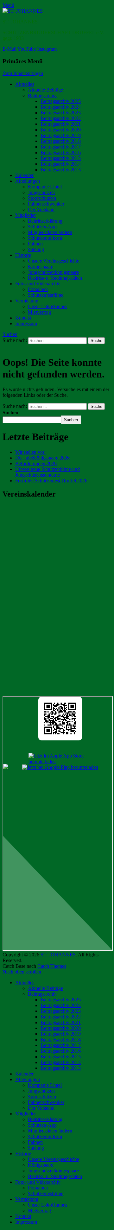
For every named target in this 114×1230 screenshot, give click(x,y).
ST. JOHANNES (20, 21)
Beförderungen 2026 (36, 463)
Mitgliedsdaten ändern (50, 232)
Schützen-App (42, 226)
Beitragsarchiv (42, 95)
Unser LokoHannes (47, 306)
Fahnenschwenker (46, 203)
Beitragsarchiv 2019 (61, 135)
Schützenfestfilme (45, 295)
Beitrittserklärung (45, 221)
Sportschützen (42, 198)
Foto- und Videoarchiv (37, 283)
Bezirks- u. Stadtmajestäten (55, 278)
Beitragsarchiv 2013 (61, 169)
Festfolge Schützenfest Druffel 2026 (51, 480)
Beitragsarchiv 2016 (61, 152)
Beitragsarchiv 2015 (61, 158)
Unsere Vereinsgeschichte (53, 260)
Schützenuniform (45, 238)
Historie (23, 255)
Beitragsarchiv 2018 (61, 141)
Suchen (10, 334)
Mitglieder (25, 215)
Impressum (26, 323)
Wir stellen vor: (30, 452)
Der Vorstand (41, 209)
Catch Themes (51, 966)
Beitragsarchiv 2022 (61, 118)
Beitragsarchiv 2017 (61, 146)
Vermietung (26, 300)
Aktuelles (24, 84)
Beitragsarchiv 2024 (61, 107)
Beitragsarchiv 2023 (61, 112)
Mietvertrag (39, 312)
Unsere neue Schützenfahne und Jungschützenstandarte (47, 472)
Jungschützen (41, 192)
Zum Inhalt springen (23, 73)
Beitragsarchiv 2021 (61, 124)
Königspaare (40, 266)
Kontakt (23, 317)
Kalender (24, 175)
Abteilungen (27, 181)
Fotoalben (38, 289)
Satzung (36, 249)
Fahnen (35, 243)
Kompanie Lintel (45, 186)
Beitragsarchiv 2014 (61, 164)
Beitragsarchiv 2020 (61, 129)
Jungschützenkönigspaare (53, 272)
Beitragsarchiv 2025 (61, 101)
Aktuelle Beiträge (45, 89)
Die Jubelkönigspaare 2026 (42, 457)
